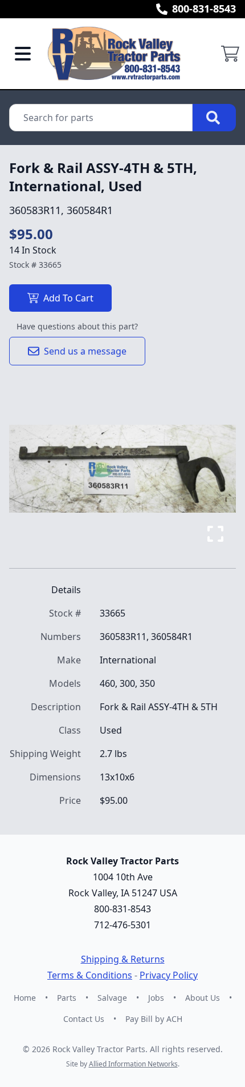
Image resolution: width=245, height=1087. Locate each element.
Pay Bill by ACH (153, 1018)
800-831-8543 (204, 8)
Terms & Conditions (89, 975)
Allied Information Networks (133, 1064)
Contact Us (83, 1018)
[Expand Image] (215, 533)
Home (25, 997)
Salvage (112, 997)
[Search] (214, 117)
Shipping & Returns (123, 959)
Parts (66, 997)
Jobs (156, 997)
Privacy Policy (169, 975)
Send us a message (85, 351)
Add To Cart (68, 298)
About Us (202, 997)
